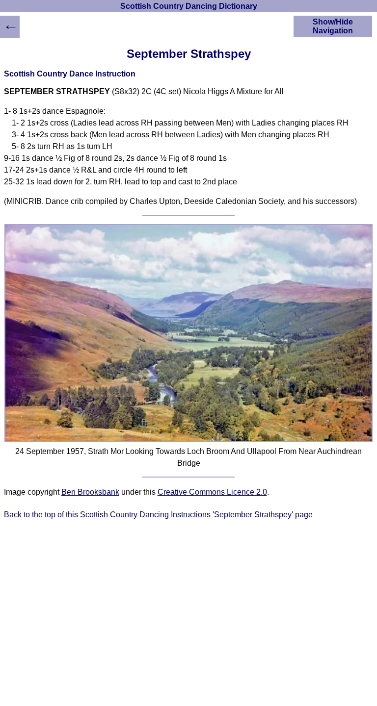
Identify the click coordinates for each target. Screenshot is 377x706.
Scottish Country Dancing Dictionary (188, 6)
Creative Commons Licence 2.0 (212, 492)
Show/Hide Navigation (333, 26)
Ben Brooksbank (90, 492)
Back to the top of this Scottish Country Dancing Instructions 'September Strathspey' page (158, 514)
